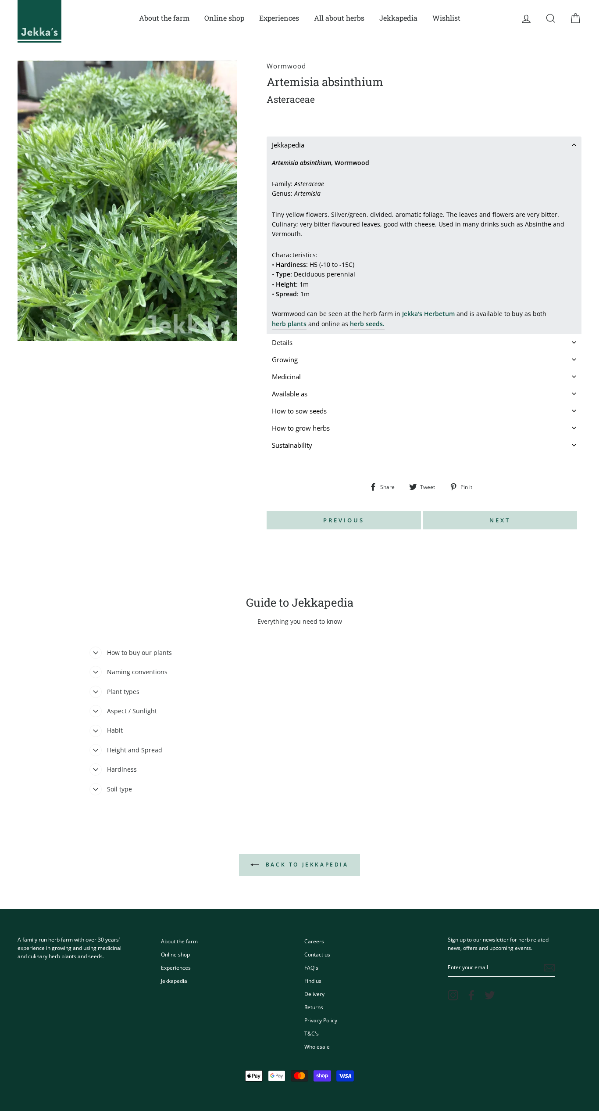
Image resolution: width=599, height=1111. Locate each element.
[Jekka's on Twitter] (490, 995)
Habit (115, 730)
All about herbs (339, 17)
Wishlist (446, 17)
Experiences (279, 17)
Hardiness (122, 769)
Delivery (314, 993)
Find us (312, 980)
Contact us (317, 954)
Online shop (224, 17)
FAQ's (311, 967)
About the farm (164, 17)
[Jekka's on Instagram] (453, 995)
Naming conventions (137, 672)
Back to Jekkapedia (305, 864)
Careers (314, 941)
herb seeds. (367, 324)
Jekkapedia (398, 17)
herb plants (289, 324)
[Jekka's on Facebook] (471, 995)
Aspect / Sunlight (132, 711)
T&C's (311, 1033)
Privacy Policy (320, 1020)
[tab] (424, 145)
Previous (343, 520)
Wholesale (317, 1046)
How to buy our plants (139, 652)
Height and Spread (134, 750)
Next (499, 520)
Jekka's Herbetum (428, 313)
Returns (313, 1006)
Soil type (119, 789)
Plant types (123, 691)
